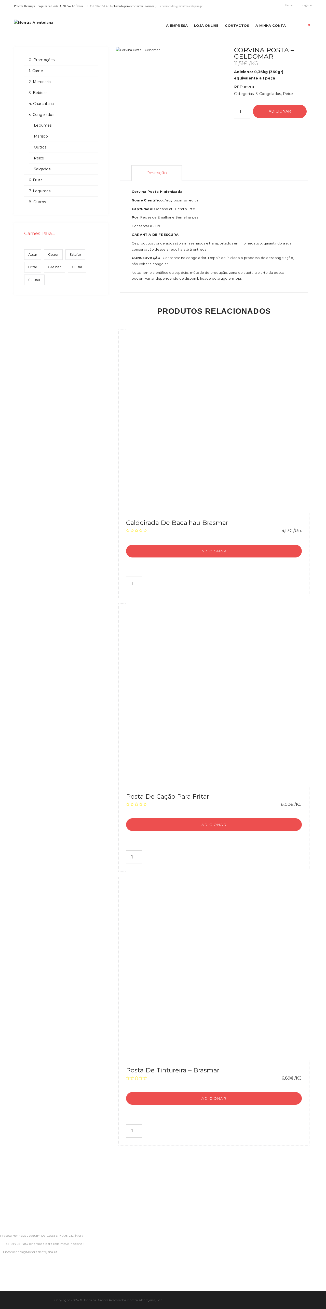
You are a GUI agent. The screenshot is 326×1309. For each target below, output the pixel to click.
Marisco (41, 136)
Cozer (53, 254)
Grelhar (54, 267)
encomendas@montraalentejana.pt (181, 6)
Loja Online (206, 25)
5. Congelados (41, 114)
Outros (40, 147)
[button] (309, 24)
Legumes (42, 125)
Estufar (75, 254)
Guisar (77, 267)
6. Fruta (36, 180)
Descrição (156, 172)
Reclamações (12, 1211)
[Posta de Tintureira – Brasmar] (221, 964)
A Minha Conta (270, 25)
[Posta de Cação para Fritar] (221, 691)
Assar (32, 254)
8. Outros (37, 202)
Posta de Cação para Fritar (167, 796)
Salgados (42, 169)
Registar (307, 5)
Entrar (289, 5)
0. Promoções (42, 60)
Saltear (34, 280)
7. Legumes (39, 191)
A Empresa (177, 25)
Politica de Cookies (19, 1198)
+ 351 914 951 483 (99, 6)
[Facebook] (1, 1265)
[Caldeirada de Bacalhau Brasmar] (221, 417)
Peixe (39, 158)
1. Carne (36, 71)
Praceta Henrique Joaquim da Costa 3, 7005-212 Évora (41, 1235)
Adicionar (280, 111)
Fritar (32, 267)
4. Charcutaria (41, 103)
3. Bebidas (38, 92)
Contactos (237, 25)
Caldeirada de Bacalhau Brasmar (177, 522)
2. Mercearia (40, 81)
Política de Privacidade (22, 1174)
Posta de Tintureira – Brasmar (172, 1070)
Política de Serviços (19, 1186)
